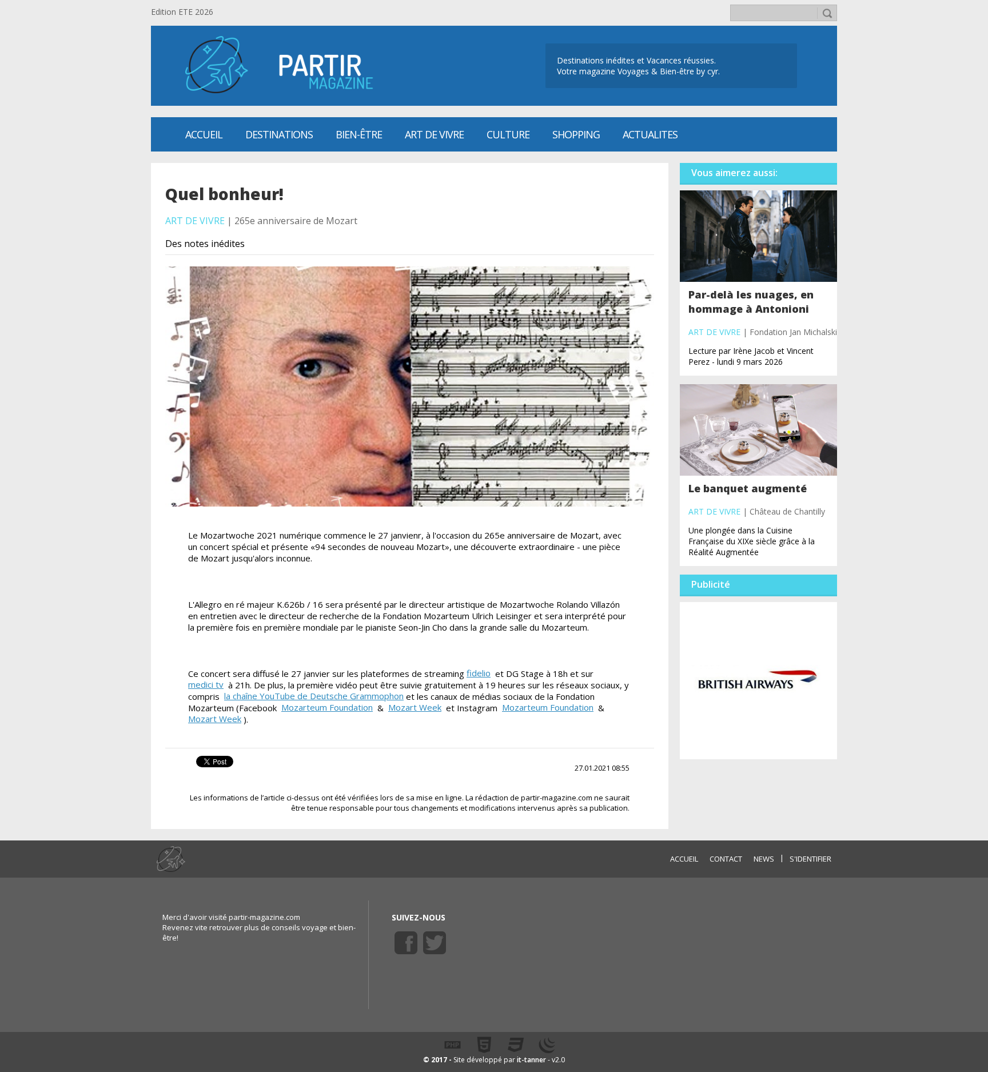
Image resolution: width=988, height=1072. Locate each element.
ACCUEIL (684, 859)
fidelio (479, 673)
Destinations (279, 134)
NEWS (764, 859)
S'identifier (810, 859)
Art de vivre (434, 134)
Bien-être (359, 134)
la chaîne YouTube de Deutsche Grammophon (314, 696)
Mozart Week (414, 707)
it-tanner (531, 1060)
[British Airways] (758, 680)
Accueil (203, 134)
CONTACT (726, 859)
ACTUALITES (650, 134)
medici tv (206, 684)
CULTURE (508, 134)
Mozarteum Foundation (327, 707)
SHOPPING (576, 134)
